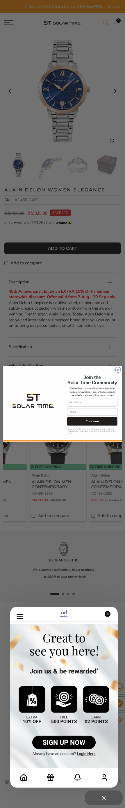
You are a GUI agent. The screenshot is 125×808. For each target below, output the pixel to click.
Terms (96, 431)
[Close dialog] (118, 369)
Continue (92, 421)
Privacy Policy (73, 431)
